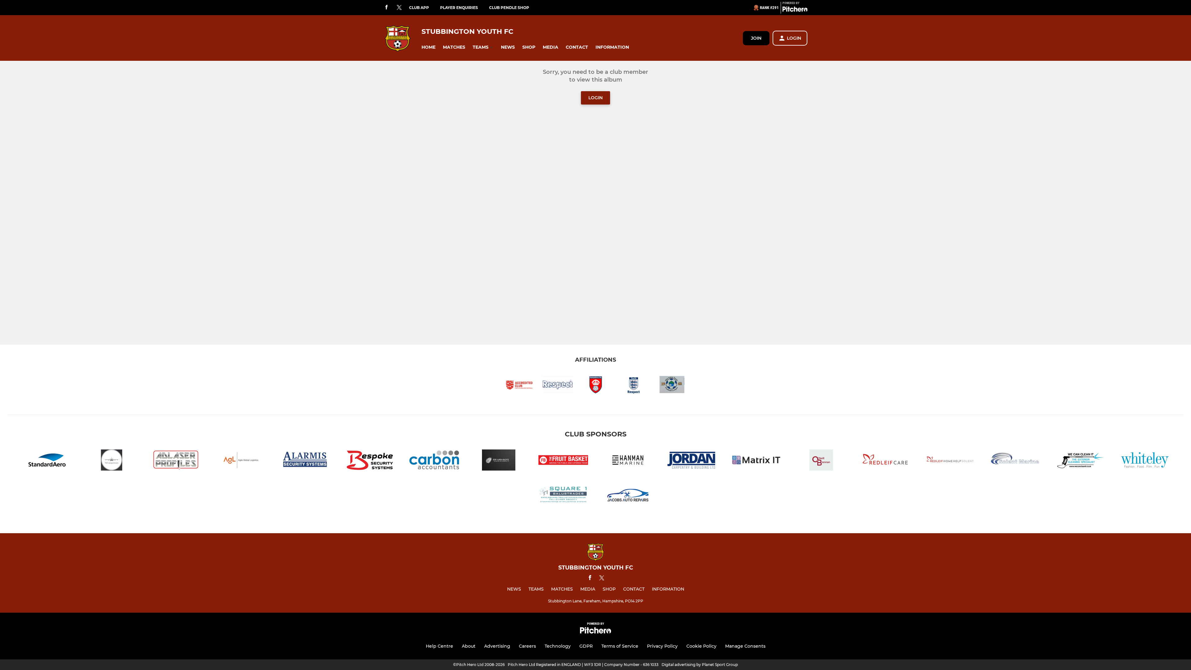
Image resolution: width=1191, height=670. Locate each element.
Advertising (497, 646)
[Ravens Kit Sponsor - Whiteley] (1144, 461)
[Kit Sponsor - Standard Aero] (47, 461)
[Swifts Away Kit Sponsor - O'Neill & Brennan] (821, 461)
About (468, 646)
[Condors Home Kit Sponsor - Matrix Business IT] (757, 461)
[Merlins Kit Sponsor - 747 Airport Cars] (111, 461)
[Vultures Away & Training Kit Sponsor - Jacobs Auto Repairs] (628, 495)
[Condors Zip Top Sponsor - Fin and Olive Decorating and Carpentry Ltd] (499, 461)
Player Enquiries (459, 7)
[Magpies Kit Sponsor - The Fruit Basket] (563, 461)
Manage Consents (745, 646)
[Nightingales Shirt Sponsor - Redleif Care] (886, 461)
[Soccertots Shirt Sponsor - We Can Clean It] (1079, 461)
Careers (527, 646)
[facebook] (386, 7)
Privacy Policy (662, 646)
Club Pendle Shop (509, 7)
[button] (428, 47)
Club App (419, 7)
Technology (558, 646)
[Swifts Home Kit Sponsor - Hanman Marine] (628, 461)
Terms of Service (619, 646)
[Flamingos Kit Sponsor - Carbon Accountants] (434, 461)
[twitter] (399, 7)
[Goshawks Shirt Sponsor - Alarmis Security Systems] (305, 461)
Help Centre (439, 646)
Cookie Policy (701, 646)
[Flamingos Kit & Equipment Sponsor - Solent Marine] (1015, 461)
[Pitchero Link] (795, 10)
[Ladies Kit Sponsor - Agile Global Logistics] (240, 461)
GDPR (586, 646)
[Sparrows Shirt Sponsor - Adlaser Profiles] (176, 461)
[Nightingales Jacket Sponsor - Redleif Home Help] (950, 461)
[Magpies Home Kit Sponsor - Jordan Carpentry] (692, 461)
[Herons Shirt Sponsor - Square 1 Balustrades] (563, 495)
